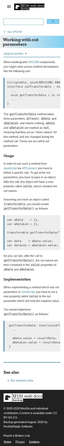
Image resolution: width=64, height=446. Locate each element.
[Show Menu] (9, 7)
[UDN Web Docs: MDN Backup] (29, 7)
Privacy (20, 441)
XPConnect (29, 168)
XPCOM (33, 62)
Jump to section (13, 53)
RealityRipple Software (18, 426)
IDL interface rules (22, 380)
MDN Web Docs (23, 397)
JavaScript (10, 168)
